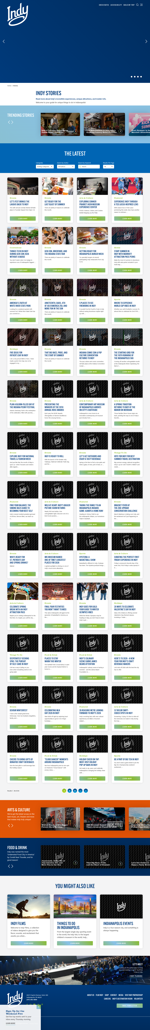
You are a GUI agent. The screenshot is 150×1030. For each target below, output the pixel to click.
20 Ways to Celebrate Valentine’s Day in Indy (125, 608)
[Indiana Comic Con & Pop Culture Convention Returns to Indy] (92, 337)
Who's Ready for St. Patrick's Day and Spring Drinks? (19, 560)
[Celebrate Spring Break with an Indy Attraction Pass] (22, 591)
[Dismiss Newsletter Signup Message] (39, 1007)
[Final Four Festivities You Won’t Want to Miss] (57, 591)
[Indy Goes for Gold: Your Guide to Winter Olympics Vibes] (92, 591)
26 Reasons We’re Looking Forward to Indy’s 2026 (91, 712)
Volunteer (138, 998)
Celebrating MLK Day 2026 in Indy (52, 712)
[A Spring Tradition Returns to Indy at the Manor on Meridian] (127, 389)
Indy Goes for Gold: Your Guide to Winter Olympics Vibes (89, 609)
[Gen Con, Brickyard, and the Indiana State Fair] (57, 235)
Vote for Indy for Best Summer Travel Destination (127, 457)
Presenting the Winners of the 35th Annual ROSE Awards (54, 407)
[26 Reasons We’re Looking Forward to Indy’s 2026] (92, 695)
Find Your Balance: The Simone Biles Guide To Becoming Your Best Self (21, 508)
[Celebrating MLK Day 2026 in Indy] (57, 695)
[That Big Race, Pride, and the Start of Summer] (57, 337)
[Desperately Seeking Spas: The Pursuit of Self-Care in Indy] (22, 643)
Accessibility (116, 5)
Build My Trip (129, 5)
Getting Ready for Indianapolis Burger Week (91, 252)
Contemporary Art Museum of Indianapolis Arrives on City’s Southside (92, 407)
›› (85, 791)
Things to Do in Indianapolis (68, 925)
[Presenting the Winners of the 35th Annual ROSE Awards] (57, 389)
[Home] (17, 14)
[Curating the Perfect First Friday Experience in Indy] (127, 541)
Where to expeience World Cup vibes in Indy (125, 304)
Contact (113, 995)
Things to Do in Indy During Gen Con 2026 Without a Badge (19, 254)
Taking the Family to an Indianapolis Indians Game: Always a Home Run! (91, 508)
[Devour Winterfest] (22, 695)
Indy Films (18, 923)
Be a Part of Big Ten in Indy (126, 759)
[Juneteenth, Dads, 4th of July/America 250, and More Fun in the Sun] (57, 287)
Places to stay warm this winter (53, 660)
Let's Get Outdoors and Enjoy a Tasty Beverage (90, 457)
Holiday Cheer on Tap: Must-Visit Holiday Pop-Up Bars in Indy (89, 762)
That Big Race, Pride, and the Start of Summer (56, 354)
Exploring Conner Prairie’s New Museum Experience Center (89, 204)
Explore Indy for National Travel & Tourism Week (22, 457)
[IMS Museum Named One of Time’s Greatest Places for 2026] (57, 541)
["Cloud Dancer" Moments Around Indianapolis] (57, 744)
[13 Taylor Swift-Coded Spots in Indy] (127, 695)
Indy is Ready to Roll (54, 456)
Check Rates (104, 5)
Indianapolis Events (118, 923)
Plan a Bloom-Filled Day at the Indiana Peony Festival (22, 406)
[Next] (146, 41)
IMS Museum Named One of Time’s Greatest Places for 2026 (55, 560)
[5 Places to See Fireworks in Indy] (92, 287)
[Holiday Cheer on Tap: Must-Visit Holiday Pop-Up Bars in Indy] (92, 744)
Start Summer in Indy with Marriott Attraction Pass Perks (124, 254)
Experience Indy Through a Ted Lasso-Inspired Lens (126, 203)
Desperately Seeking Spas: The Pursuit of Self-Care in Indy (19, 661)
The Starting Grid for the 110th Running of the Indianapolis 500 (124, 355)
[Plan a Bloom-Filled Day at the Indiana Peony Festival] (22, 389)
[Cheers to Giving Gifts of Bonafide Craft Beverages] (22, 744)
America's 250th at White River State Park (20, 304)
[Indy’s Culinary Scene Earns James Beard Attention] (92, 643)
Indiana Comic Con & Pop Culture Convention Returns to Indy (90, 355)
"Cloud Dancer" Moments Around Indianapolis (56, 761)
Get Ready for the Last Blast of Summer (55, 203)
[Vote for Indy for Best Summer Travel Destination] (127, 440)
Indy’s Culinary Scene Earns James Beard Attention (88, 661)
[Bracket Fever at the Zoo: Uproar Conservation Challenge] (127, 489)
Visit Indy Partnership (134, 995)
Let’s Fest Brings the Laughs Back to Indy (19, 203)
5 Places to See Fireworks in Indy (87, 304)
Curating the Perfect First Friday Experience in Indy (126, 558)
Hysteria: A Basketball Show (87, 558)
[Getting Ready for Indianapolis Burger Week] (92, 235)
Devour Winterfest (18, 710)
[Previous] (3, 41)
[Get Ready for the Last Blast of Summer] (57, 186)
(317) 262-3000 (32, 1000)
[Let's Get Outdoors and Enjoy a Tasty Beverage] (92, 440)
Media (121, 995)
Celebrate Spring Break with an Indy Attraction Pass (18, 609)
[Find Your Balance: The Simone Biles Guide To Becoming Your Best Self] (22, 489)
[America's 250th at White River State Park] (22, 287)
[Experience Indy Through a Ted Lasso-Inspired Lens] (127, 186)
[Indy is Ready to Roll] (57, 440)
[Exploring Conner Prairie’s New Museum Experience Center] (92, 186)
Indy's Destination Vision (122, 998)
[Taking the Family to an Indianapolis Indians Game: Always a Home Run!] (92, 489)
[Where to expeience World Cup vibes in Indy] (127, 287)
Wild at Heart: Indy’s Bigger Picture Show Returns (57, 506)
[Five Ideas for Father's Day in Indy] (22, 337)
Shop (107, 995)
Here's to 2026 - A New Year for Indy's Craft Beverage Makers (124, 661)
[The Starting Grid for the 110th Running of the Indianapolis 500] (127, 337)
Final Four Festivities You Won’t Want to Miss (55, 608)
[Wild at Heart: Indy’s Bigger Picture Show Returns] (57, 489)
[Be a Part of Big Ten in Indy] (127, 744)
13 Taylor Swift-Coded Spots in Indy (123, 712)
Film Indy (99, 995)
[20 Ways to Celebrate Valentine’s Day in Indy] (127, 591)
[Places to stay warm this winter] (57, 643)
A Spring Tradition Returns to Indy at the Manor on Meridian (124, 407)
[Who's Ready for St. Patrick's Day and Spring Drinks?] (22, 541)
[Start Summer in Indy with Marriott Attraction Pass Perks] (127, 235)
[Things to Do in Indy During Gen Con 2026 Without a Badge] (22, 235)
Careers (107, 998)
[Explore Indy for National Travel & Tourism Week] (22, 440)
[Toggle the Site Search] (137, 5)
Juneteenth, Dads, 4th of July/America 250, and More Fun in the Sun (56, 306)
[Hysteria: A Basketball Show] (92, 541)
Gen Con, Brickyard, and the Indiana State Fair (56, 252)
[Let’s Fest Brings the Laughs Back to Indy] (22, 186)
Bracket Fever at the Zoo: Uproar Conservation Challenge (125, 508)
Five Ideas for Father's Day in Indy (19, 354)
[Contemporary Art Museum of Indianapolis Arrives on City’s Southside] (92, 389)
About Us (90, 995)
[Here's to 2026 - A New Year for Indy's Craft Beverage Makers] (127, 643)
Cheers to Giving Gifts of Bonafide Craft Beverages (22, 761)
